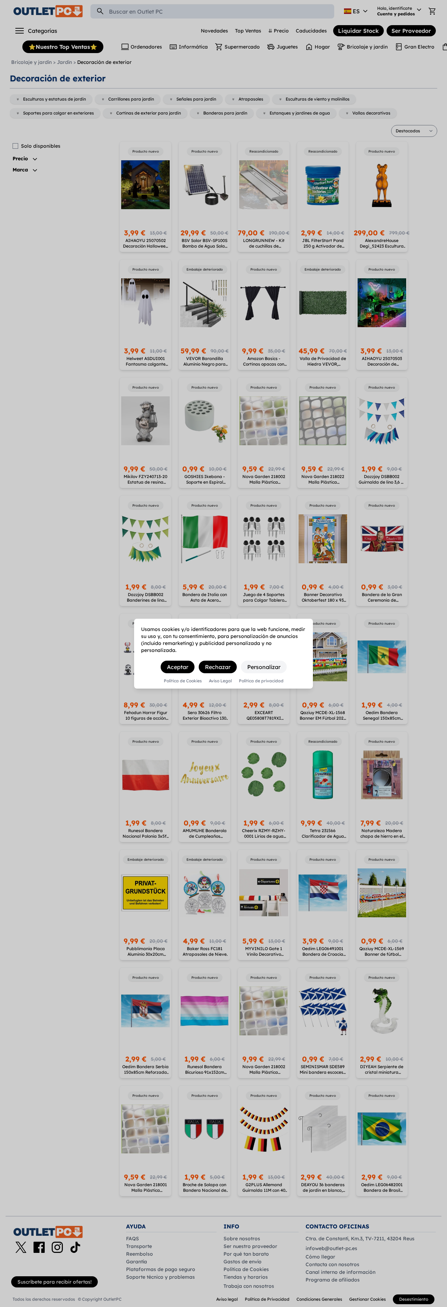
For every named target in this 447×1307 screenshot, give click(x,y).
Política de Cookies (183, 681)
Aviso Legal (220, 681)
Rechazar (217, 666)
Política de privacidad (261, 681)
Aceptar (177, 666)
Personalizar (263, 666)
